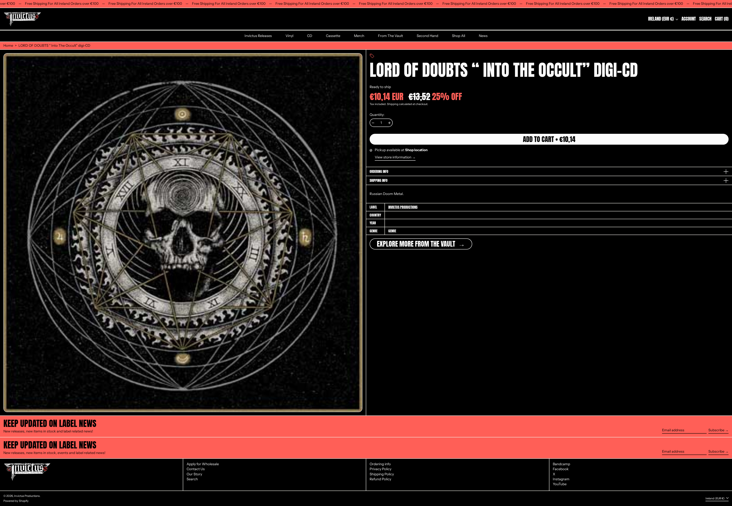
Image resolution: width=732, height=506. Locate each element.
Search (192, 479)
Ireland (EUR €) (661, 19)
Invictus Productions (402, 207)
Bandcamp (561, 464)
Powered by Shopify (16, 501)
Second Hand (427, 36)
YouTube (560, 484)
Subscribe (716, 430)
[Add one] (389, 123)
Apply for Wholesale (203, 464)
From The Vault (390, 36)
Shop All (458, 36)
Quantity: (377, 115)
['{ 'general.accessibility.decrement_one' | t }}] (373, 123)
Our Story (194, 474)
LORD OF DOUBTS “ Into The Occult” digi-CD (54, 46)
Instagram (561, 479)
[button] (705, 19)
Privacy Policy (380, 469)
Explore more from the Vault (417, 244)
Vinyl (289, 36)
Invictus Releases (258, 36)
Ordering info (380, 464)
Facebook (561, 469)
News (483, 36)
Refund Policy (380, 479)
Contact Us (196, 469)
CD (309, 36)
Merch (359, 36)
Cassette (333, 36)
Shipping (392, 104)
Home (8, 46)
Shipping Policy (382, 474)
